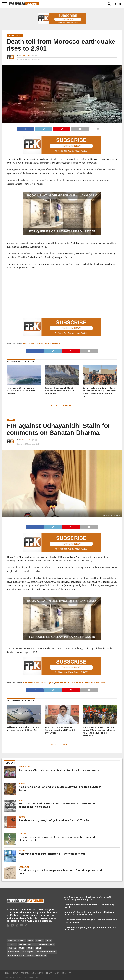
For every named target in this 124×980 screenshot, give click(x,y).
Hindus (59, 682)
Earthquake (44, 343)
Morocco (57, 343)
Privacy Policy (52, 973)
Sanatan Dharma (73, 682)
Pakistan (12, 948)
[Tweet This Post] (43, 128)
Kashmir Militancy (46, 944)
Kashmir (39, 941)
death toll (29, 343)
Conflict (12, 944)
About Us (25, 973)
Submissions (37, 973)
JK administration (16, 956)
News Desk (25, 55)
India (48, 941)
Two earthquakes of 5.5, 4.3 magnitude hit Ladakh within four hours (60, 391)
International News (36, 956)
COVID (21, 948)
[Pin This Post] (61, 128)
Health (30, 948)
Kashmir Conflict (27, 944)
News (30, 941)
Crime (38, 948)
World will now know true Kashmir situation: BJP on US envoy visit (60, 730)
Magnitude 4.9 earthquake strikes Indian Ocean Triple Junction (21, 391)
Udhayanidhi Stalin (94, 682)
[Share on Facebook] (25, 128)
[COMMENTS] (98, 128)
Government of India (46, 952)
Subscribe (66, 973)
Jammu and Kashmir (16, 941)
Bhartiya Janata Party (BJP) (38, 682)
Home (7, 973)
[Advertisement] (62, 294)
